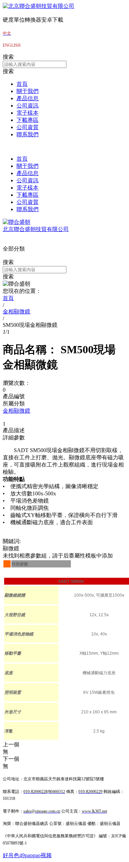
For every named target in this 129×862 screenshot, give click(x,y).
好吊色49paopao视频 (27, 855)
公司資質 (28, 127)
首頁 (22, 84)
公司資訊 (28, 105)
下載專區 (28, 120)
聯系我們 (28, 134)
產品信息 (28, 98)
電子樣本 (28, 113)
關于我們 (28, 91)
